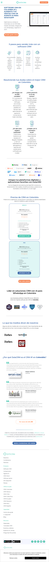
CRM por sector (7, 478)
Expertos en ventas (8, 530)
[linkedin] (38, 541)
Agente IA (6, 473)
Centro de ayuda (8, 512)
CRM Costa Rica (8, 496)
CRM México (7, 491)
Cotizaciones (7, 471)
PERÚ (6, 434)
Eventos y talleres (8, 528)
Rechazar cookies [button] (13, 558)
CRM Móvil (6, 476)
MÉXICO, (37, 433)
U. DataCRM (6, 514)
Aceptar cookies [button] (35, 558)
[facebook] (32, 541)
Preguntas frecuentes (9, 533)
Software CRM (7, 469)
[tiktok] (44, 541)
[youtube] (41, 541)
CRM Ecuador (7, 499)
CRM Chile (6, 494)
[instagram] (35, 541)
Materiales (6, 523)
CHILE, (42, 433)
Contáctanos (7, 460)
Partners (5, 462)
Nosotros (5, 458)
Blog (4, 517)
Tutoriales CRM (7, 525)
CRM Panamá (7, 501)
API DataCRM (7, 480)
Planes (5, 483)
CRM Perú (6, 503)
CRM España (7, 506)
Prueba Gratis (44, 2)
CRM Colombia (7, 489)
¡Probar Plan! (24, 236)
